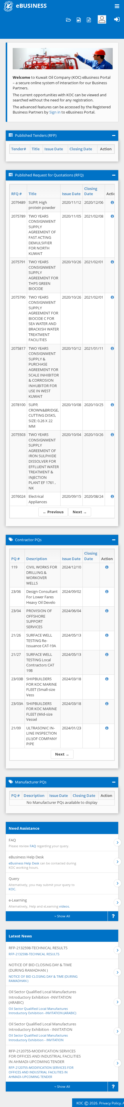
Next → (80, 511)
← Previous (53, 511)
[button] (20, 58)
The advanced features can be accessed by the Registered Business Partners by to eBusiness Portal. (62, 109)
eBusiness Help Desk (24, 863)
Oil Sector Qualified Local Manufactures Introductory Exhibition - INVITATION (38, 1037)
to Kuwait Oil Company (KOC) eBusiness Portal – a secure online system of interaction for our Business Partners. (61, 83)
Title (36, 148)
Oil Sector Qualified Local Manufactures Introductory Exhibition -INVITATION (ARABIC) (42, 1010)
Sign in (55, 112)
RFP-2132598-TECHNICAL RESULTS (34, 954)
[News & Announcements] (89, 19)
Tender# (18, 148)
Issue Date (53, 148)
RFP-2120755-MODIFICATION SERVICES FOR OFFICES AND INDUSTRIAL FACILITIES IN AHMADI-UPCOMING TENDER (41, 1072)
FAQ (33, 846)
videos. (64, 906)
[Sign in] (117, 19)
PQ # (15, 558)
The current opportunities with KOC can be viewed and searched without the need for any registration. (59, 97)
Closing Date (80, 148)
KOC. (12, 889)
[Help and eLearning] (79, 19)
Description (36, 558)
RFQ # (16, 193)
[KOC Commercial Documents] (68, 19)
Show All (63, 916)
